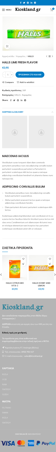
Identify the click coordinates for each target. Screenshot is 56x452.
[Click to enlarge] (7, 46)
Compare (9, 82)
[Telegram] (35, 3)
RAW (4, 384)
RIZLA (5, 374)
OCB (4, 379)
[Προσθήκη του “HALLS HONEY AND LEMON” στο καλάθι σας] (49, 264)
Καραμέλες (20, 56)
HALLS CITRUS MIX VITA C (15, 284)
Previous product (46, 56)
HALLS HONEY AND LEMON (41, 284)
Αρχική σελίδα (8, 56)
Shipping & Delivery (12, 112)
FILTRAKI (6, 407)
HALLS (31, 56)
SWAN (5, 412)
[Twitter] (24, 3)
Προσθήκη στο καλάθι (29, 74)
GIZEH (5, 394)
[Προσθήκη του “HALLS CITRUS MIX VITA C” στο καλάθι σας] (23, 264)
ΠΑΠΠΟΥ (6, 389)
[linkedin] (31, 3)
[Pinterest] (28, 3)
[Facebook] (20, 3)
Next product (52, 56)
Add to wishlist (27, 82)
